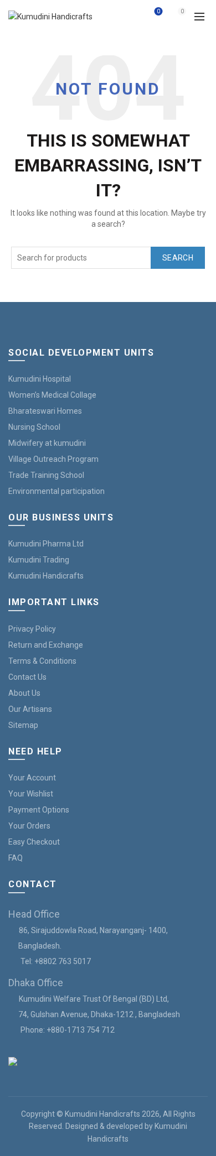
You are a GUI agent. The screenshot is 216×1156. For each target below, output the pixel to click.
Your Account (32, 777)
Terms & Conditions (42, 661)
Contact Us (27, 677)
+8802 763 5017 (62, 961)
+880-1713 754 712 (81, 1029)
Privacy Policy (32, 628)
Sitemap (23, 725)
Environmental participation (56, 491)
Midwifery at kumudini (47, 443)
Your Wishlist (30, 793)
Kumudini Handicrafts (46, 575)
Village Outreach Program (53, 459)
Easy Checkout (34, 841)
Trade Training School (46, 475)
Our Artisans (30, 709)
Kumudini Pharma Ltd (46, 543)
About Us (24, 693)
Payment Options (38, 809)
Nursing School (34, 427)
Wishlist (158, 11)
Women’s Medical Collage (52, 394)
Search (177, 257)
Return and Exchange (45, 645)
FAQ (15, 857)
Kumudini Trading (38, 559)
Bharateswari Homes (45, 411)
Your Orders (29, 825)
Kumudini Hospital (39, 378)
